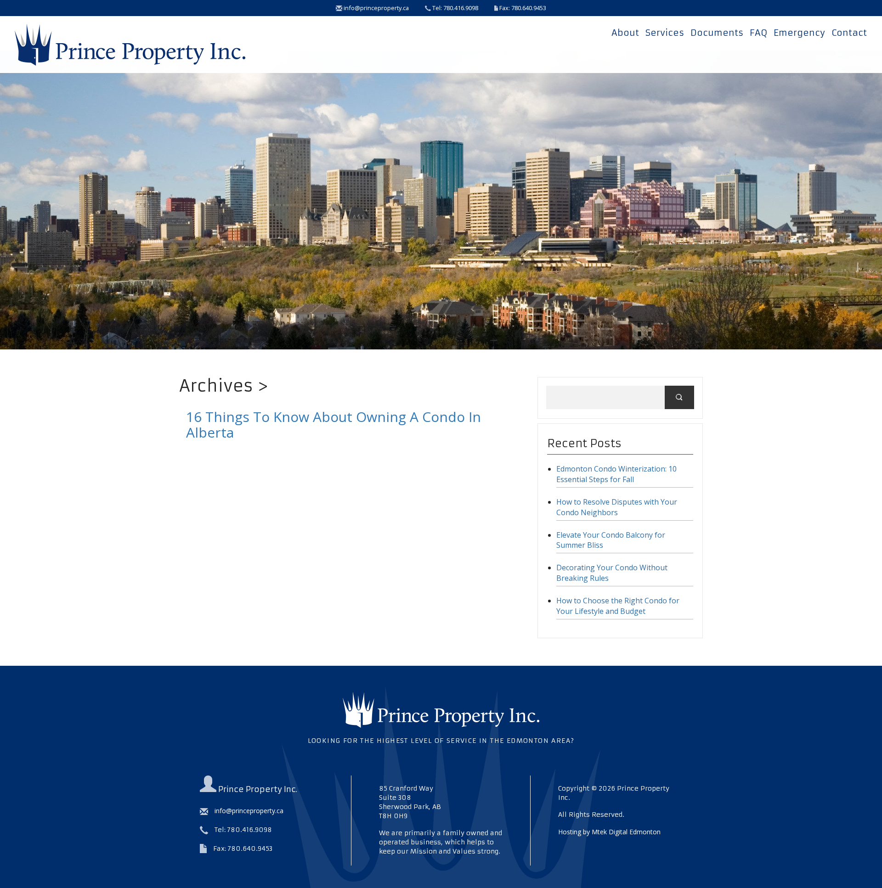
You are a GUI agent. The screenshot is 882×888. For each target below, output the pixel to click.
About (625, 32)
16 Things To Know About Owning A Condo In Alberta (333, 424)
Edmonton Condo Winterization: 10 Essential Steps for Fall (616, 474)
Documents (716, 32)
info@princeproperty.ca (375, 8)
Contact (849, 32)
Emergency (799, 32)
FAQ (758, 32)
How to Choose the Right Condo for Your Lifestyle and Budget (617, 606)
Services (664, 32)
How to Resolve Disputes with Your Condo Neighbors (616, 507)
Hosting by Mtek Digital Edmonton (609, 831)
